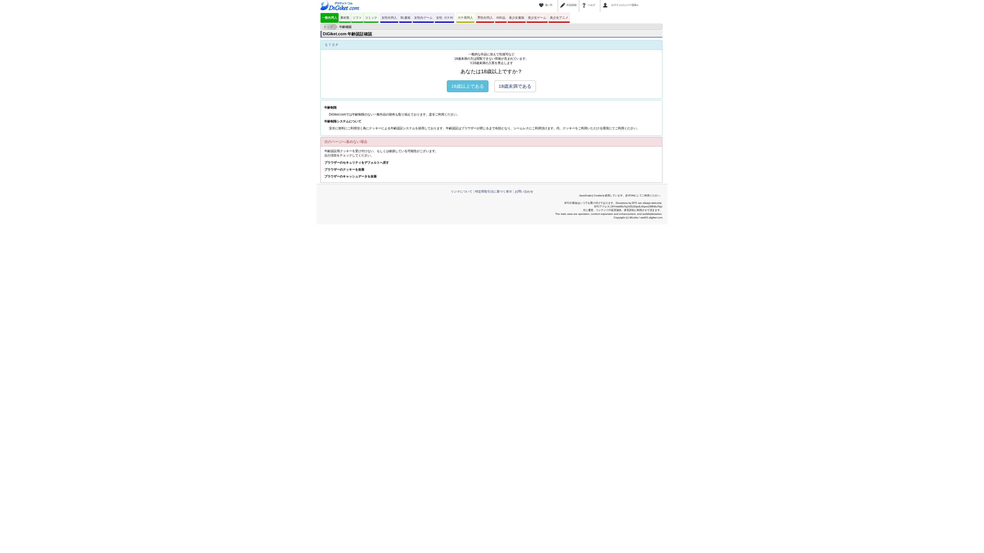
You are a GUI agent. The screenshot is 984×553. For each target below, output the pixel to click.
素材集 (345, 17)
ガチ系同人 (465, 17)
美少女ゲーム (537, 17)
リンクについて (461, 191)
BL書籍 (406, 17)
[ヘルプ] (584, 2)
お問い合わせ (524, 191)
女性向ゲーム (423, 17)
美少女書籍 (516, 17)
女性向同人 (389, 17)
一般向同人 (329, 17)
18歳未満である (515, 86)
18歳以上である (467, 86)
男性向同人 (485, 17)
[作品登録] (563, 2)
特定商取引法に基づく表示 (493, 191)
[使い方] (542, 2)
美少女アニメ (559, 17)
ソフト (357, 17)
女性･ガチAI (444, 17)
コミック (371, 17)
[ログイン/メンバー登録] (606, 2)
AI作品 (500, 17)
